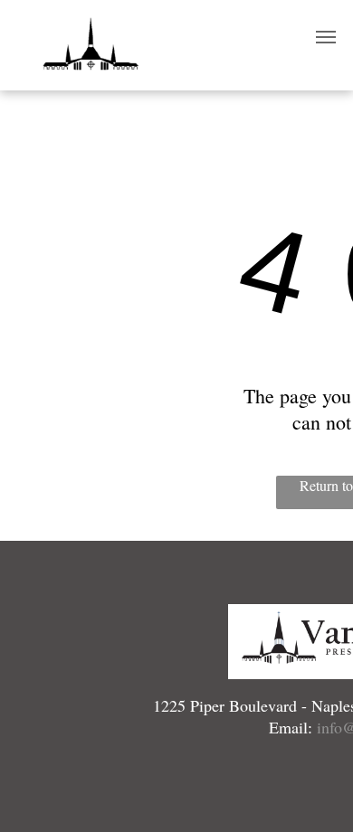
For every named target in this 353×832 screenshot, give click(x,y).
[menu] (326, 37)
